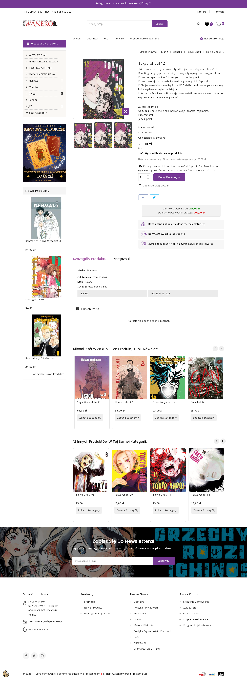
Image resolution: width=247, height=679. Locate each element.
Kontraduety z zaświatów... (41, 358)
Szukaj (159, 23)
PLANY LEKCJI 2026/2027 (43, 61)
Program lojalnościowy (197, 625)
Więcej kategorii (35, 112)
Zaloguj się (189, 607)
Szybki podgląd (105, 360)
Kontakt (201, 11)
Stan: (141, 132)
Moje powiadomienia (195, 619)
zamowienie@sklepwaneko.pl (46, 621)
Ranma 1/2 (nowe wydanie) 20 (43, 240)
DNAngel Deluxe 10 (36, 299)
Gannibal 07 (197, 402)
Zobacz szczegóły (90, 417)
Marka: (142, 127)
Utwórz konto (191, 613)
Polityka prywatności (146, 607)
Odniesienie (84, 277)
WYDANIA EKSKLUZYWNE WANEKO (43, 74)
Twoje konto (189, 594)
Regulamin (140, 613)
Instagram (43, 656)
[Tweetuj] (155, 197)
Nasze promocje (214, 38)
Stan (80, 281)
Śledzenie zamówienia (196, 601)
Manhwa (33, 80)
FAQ (106, 38)
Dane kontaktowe (35, 594)
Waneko (33, 87)
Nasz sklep (140, 642)
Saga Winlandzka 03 (88, 402)
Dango (32, 93)
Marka (81, 270)
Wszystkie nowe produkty (48, 374)
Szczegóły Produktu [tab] (90, 258)
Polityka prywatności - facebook (153, 631)
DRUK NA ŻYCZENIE (40, 67)
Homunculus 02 (124, 402)
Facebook (26, 656)
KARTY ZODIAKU (38, 55)
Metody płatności (144, 625)
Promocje (218, 11)
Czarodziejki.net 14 (164, 402)
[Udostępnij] (143, 197)
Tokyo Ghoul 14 (200, 494)
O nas (77, 38)
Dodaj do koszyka (169, 177)
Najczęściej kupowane (97, 613)
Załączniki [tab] (121, 258)
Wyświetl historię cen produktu (160, 153)
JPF (30, 106)
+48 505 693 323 (62, 11)
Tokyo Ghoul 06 (85, 494)
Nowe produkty (93, 607)
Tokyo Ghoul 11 (162, 494)
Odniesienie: (145, 137)
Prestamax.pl (139, 673)
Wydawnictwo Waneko (144, 38)
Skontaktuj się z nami (147, 648)
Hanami (33, 99)
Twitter (34, 656)
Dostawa (92, 38)
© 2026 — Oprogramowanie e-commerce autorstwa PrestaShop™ (62, 673)
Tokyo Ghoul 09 (123, 494)
